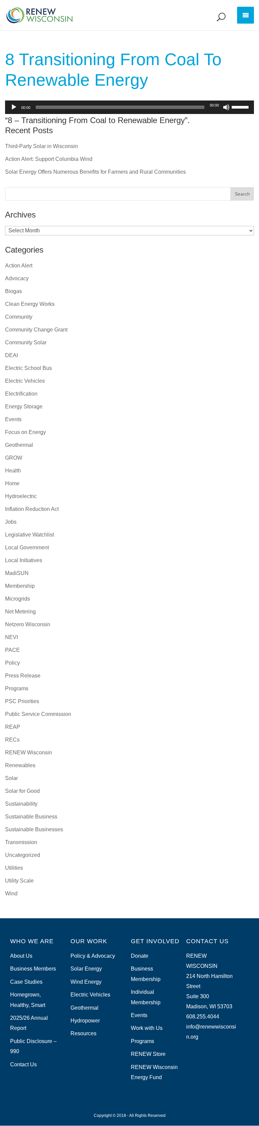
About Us (21, 956)
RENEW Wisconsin (28, 752)
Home (12, 483)
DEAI (11, 355)
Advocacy (17, 278)
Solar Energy (86, 969)
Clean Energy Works (30, 304)
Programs (16, 688)
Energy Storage (23, 406)
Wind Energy (86, 982)
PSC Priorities (22, 701)
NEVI (11, 637)
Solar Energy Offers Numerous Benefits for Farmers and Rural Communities (95, 172)
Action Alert (18, 265)
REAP (12, 727)
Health (13, 470)
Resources (83, 1033)
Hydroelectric (21, 496)
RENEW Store (148, 1054)
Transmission (21, 842)
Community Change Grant (36, 330)
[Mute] (226, 107)
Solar (11, 778)
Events (13, 419)
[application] (129, 107)
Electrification (21, 394)
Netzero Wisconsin (27, 624)
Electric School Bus (28, 368)
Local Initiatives (23, 560)
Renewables (20, 765)
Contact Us (23, 1064)
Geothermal (19, 445)
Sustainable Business (31, 816)
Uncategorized (22, 855)
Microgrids (17, 599)
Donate (139, 956)
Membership (20, 586)
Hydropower (85, 1020)
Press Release (22, 676)
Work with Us (147, 1028)
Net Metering (20, 611)
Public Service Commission (38, 714)
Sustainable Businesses (34, 829)
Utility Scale (19, 881)
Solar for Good (22, 791)
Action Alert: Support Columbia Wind (48, 159)
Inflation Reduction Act (32, 509)
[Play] (13, 107)
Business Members (33, 969)
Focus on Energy (25, 432)
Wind (11, 893)
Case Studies (26, 982)
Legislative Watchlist (29, 535)
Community (18, 317)
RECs (12, 740)
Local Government (27, 547)
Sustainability (21, 804)
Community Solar (26, 342)
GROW (13, 458)
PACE (12, 650)
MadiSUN (17, 573)
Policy (12, 663)
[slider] (241, 106)
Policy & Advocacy (92, 956)
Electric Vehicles (25, 381)
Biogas (13, 291)
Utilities (14, 868)
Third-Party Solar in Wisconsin (41, 146)
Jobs (11, 522)
